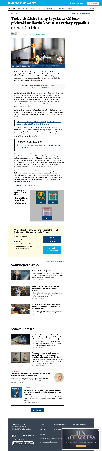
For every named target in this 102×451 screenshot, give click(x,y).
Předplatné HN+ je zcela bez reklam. (57, 261)
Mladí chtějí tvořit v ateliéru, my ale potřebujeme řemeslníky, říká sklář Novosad (45, 288)
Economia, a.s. (22, 426)
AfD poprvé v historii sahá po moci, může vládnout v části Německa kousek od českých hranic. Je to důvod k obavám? (43, 392)
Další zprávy (37, 410)
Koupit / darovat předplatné (79, 424)
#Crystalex (19, 185)
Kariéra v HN (43, 432)
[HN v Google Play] (17, 443)
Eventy (74, 427)
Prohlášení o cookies (59, 427)
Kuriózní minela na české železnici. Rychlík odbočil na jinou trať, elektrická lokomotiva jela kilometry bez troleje (47, 337)
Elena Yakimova (16, 371)
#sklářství (36, 185)
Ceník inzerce (43, 434)
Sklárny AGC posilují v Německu (44, 271)
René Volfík (27, 66)
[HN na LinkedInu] (29, 435)
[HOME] (9, 8)
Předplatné (93, 3)
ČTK (19, 33)
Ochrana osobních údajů (60, 424)
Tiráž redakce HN (44, 427)
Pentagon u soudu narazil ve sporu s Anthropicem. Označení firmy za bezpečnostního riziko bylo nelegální (46, 355)
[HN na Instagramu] (26, 435)
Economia (42, 429)
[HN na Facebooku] (24, 435)
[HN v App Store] (29, 443)
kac (21, 33)
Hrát (41, 202)
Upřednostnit (45, 87)
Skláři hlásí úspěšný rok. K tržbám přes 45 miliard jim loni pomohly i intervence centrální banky (47, 306)
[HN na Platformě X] (21, 435)
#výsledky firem (28, 185)
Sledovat (34, 87)
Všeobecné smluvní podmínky (61, 432)
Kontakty (42, 424)
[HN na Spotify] (31, 435)
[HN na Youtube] (33, 435)
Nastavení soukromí (58, 429)
